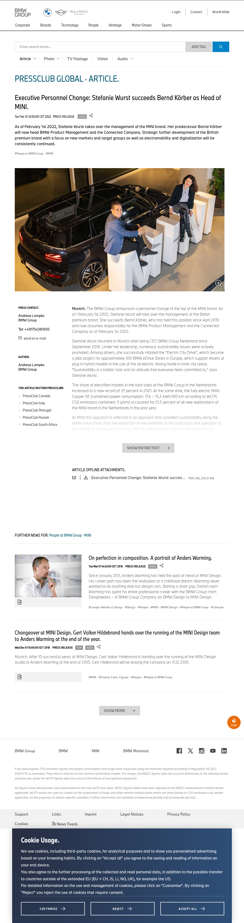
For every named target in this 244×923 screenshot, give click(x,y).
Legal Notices (131, 814)
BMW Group (25, 750)
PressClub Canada (36, 396)
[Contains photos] (19, 602)
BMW (63, 750)
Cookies (21, 823)
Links (56, 814)
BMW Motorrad (135, 750)
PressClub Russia (36, 417)
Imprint (91, 814)
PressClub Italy (34, 403)
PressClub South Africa (40, 424)
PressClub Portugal (37, 410)
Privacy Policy (178, 814)
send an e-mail (34, 338)
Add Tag (199, 46)
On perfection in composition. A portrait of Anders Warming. (150, 557)
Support (21, 814)
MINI (95, 750)
